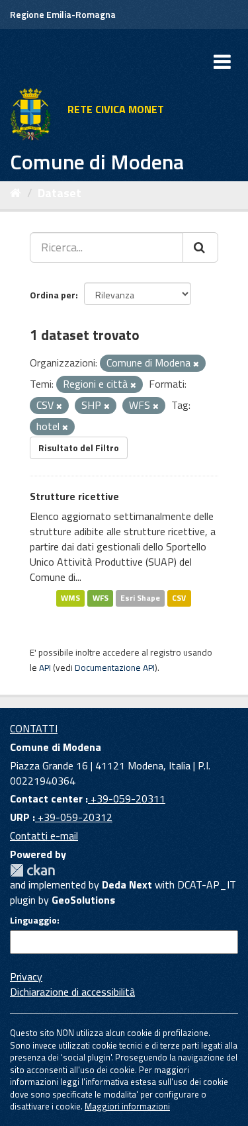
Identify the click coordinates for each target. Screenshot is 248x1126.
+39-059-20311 (126, 798)
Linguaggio (33, 920)
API (45, 667)
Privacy (26, 976)
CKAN (32, 870)
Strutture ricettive (74, 496)
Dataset (59, 193)
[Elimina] (196, 364)
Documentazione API (115, 667)
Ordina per (52, 295)
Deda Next (127, 884)
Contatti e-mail (44, 836)
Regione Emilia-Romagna (63, 14)
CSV (179, 597)
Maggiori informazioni (127, 1106)
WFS (100, 597)
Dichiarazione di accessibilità (72, 992)
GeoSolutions (83, 900)
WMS (70, 597)
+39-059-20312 (73, 817)
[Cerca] (200, 247)
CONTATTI (34, 728)
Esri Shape (140, 597)
